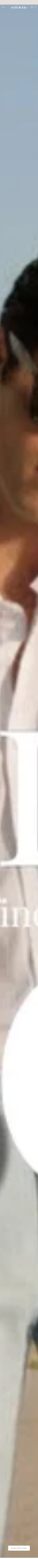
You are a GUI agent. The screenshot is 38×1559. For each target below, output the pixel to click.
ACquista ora (19, 1548)
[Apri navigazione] (3, 7)
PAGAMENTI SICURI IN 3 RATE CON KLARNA (19, 2)
